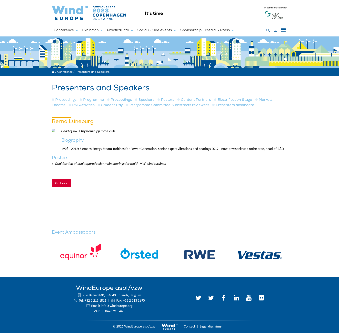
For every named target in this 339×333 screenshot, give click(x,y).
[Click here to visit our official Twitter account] (198, 298)
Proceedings (66, 99)
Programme (93, 99)
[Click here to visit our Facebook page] (223, 298)
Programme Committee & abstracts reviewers (169, 105)
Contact (189, 326)
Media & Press (218, 30)
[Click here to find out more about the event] (190, 21)
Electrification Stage (235, 99)
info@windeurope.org (116, 306)
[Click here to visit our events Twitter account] (211, 298)
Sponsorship (190, 30)
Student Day (112, 105)
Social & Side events (155, 30)
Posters (167, 99)
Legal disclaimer (211, 326)
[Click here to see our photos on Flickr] (261, 298)
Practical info (118, 30)
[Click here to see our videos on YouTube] (248, 298)
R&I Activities (83, 105)
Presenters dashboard (235, 105)
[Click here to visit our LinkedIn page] (236, 298)
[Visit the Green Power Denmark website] (274, 19)
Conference (64, 30)
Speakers (146, 99)
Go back (61, 183)
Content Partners (196, 99)
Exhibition (91, 30)
